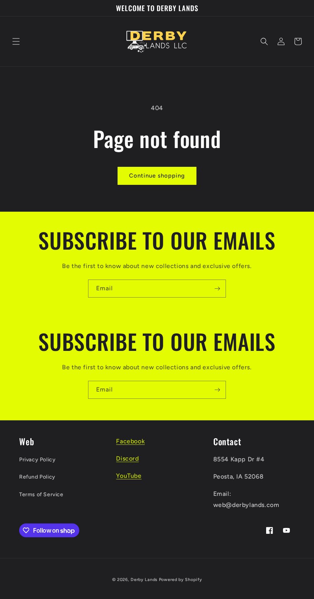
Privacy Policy (37, 459)
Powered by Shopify (180, 579)
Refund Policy (37, 477)
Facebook (130, 441)
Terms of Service (41, 494)
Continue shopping (157, 175)
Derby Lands (144, 579)
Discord (127, 458)
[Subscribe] (217, 289)
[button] (16, 41)
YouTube (128, 475)
